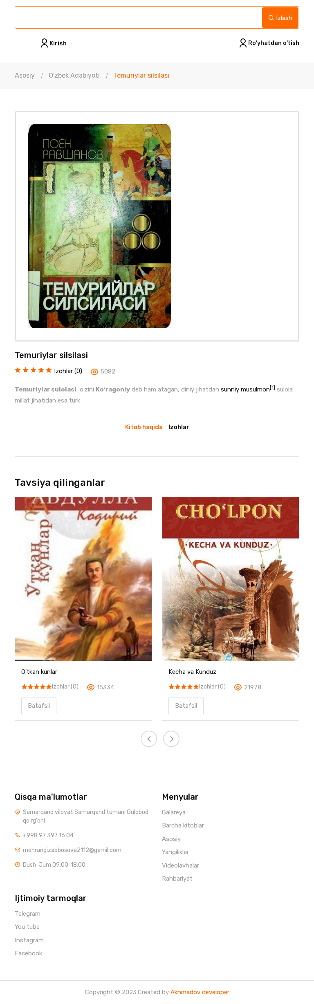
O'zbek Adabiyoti (74, 75)
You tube (27, 926)
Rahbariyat (177, 878)
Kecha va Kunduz (192, 671)
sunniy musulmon (245, 389)
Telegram (27, 913)
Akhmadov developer (199, 992)
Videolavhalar (180, 865)
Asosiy (25, 75)
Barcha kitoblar (183, 825)
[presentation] (149, 739)
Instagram (29, 940)
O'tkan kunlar (39, 671)
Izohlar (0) (65, 686)
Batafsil (39, 705)
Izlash (283, 18)
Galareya (174, 812)
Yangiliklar (175, 852)
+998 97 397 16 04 (48, 835)
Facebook (28, 953)
